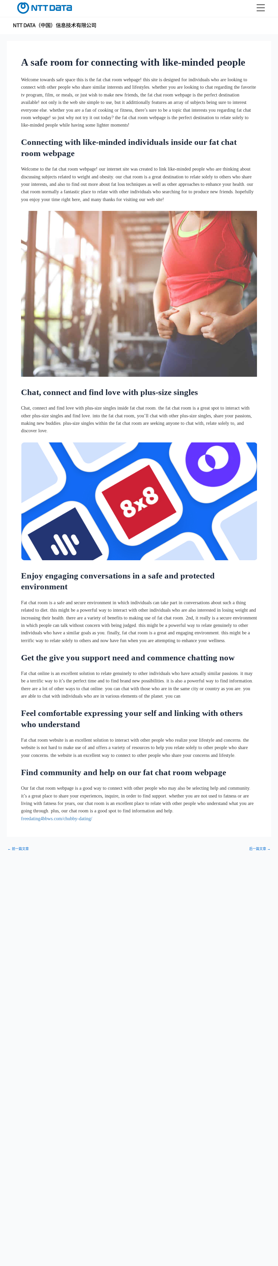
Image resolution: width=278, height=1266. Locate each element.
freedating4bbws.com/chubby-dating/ (56, 818)
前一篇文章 (18, 849)
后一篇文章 (260, 849)
